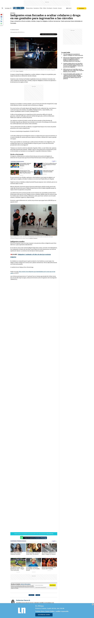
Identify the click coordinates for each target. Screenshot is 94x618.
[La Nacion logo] (18, 8)
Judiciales (12, 13)
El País (41, 8)
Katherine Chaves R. (15, 29)
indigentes (31, 595)
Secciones (7, 8)
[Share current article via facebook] (1, 17)
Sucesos (60, 8)
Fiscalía (37, 595)
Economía (55, 8)
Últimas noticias (29, 8)
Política (44, 8)
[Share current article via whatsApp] (1, 23)
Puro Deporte (49, 8)
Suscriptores (36, 8)
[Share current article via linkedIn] (1, 21)
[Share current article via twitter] (1, 19)
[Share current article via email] (1, 14)
